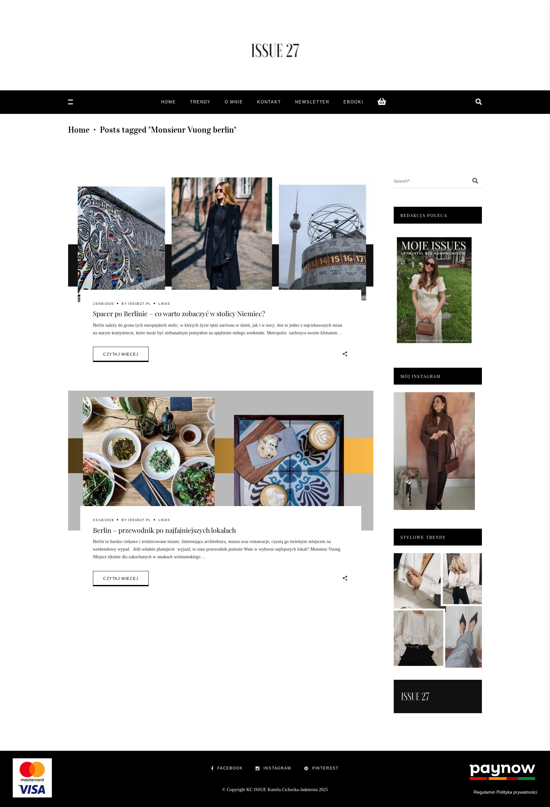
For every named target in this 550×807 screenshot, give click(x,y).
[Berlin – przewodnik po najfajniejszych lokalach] (220, 461)
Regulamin (484, 792)
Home (78, 130)
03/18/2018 (103, 520)
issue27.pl (139, 303)
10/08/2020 (103, 303)
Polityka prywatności (517, 792)
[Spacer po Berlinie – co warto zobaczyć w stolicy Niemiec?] (220, 244)
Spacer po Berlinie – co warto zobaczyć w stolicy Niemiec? (179, 313)
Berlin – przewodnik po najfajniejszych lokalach (164, 529)
